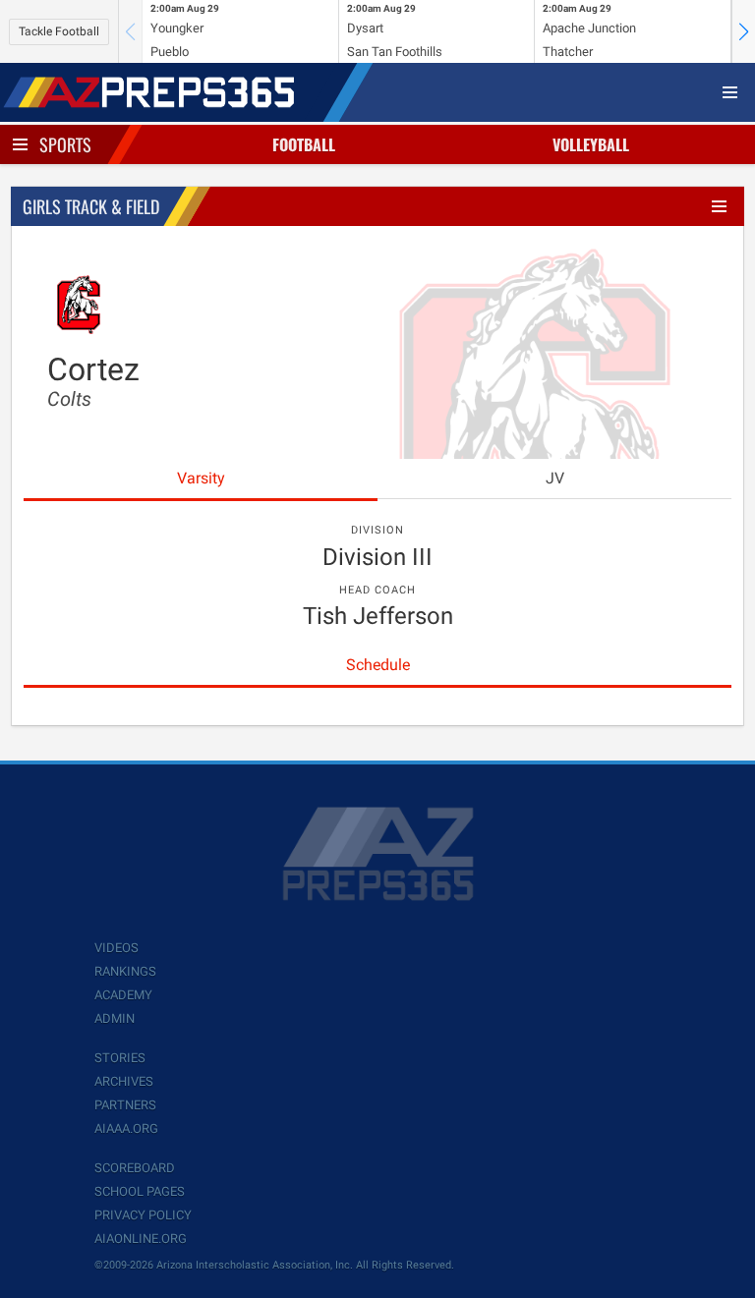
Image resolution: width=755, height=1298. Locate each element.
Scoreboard (134, 1167)
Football (303, 144)
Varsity (201, 478)
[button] (743, 31)
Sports (65, 144)
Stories (119, 1057)
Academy (123, 995)
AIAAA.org (126, 1128)
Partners (125, 1105)
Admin (114, 1018)
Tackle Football (59, 31)
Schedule (378, 664)
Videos (116, 947)
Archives (123, 1081)
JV (555, 478)
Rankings (125, 971)
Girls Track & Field (91, 206)
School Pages (139, 1191)
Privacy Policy (143, 1215)
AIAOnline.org (140, 1238)
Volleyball (590, 144)
